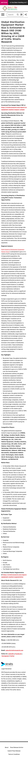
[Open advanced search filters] (21, 14)
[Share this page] (26, 14)
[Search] (18, 14)
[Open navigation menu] (2, 14)
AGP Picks (4, 2)
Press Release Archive (16, 747)
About (6, 747)
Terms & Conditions (14, 754)
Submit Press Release (14, 751)
